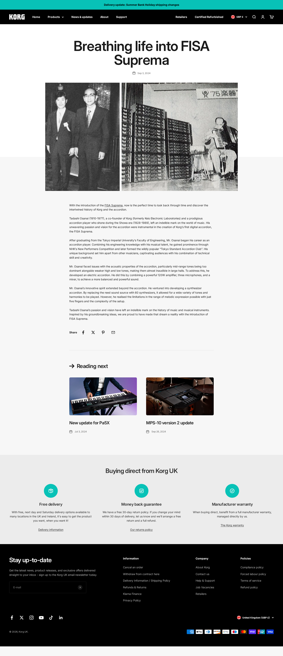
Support (121, 16)
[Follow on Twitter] (21, 617)
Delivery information (50, 529)
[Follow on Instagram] (31, 617)
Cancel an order (133, 567)
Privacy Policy (132, 600)
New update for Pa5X (89, 422)
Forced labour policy (253, 574)
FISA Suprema (114, 205)
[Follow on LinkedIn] (61, 617)
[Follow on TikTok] (51, 617)
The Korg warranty (232, 525)
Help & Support (205, 580)
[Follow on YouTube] (41, 617)
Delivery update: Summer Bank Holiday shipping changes (141, 4)
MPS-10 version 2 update (170, 422)
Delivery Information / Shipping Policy (146, 580)
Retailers (181, 16)
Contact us (202, 574)
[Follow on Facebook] (11, 617)
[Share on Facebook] (83, 332)
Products (54, 16)
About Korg (203, 567)
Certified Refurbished (209, 16)
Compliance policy (252, 567)
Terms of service (250, 580)
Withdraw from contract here (141, 574)
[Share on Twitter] (93, 332)
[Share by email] (113, 332)
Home (36, 16)
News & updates (82, 16)
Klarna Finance (132, 593)
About (104, 16)
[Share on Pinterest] (103, 332)
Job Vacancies (205, 587)
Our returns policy (141, 529)
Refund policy (249, 587)
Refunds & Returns (134, 587)
